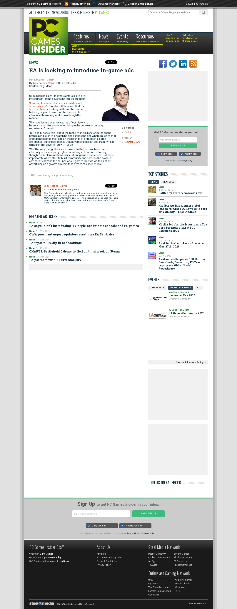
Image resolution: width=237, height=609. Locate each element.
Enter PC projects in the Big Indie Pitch (172, 38)
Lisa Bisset (64, 561)
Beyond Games (181, 554)
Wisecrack (180, 587)
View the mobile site (197, 604)
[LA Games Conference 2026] (157, 316)
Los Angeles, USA (179, 316)
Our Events (157, 287)
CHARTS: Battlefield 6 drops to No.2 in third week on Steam (74, 251)
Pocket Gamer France (159, 557)
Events (154, 279)
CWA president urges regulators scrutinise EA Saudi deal (72, 234)
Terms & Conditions (107, 561)
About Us (101, 554)
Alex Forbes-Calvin (44, 83)
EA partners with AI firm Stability (55, 260)
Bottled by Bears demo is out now (180, 193)
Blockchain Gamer (183, 557)
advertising (44, 175)
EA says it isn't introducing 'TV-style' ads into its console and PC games (84, 226)
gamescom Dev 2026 (182, 295)
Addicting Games (184, 580)
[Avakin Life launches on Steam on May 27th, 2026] (152, 240)
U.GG (150, 580)
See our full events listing (189, 362)
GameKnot (153, 594)
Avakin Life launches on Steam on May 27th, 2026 (181, 245)
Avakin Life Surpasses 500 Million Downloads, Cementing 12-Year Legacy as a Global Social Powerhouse (181, 263)
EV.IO (177, 591)
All (199, 287)
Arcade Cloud (182, 583)
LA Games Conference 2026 (186, 313)
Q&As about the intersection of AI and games (190, 38)
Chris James (46, 554)
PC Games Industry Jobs (109, 557)
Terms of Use (169, 161)
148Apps (152, 565)
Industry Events (180, 287)
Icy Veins (153, 583)
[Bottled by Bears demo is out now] (152, 189)
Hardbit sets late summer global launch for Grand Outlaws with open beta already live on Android (182, 209)
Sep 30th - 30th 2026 (179, 310)
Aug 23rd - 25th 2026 (179, 292)
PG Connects (180, 561)
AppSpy (152, 561)
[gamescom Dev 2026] (157, 298)
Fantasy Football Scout (159, 591)
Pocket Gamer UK (157, 554)
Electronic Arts (133, 142)
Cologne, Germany (180, 298)
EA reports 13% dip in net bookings (55, 243)
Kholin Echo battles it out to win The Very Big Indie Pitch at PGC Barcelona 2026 (182, 227)
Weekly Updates (191, 154)
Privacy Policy (185, 161)
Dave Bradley (54, 557)
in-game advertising (63, 175)
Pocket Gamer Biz (183, 565)
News (33, 62)
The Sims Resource (158, 587)
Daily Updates (167, 154)
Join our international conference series (81, 48)
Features (168, 182)
